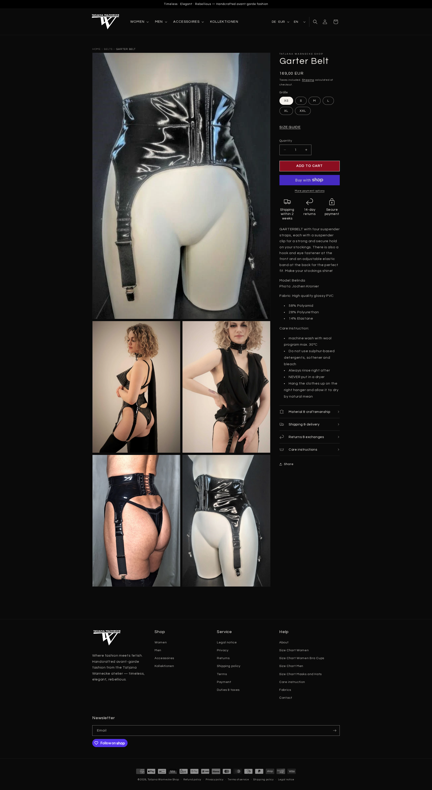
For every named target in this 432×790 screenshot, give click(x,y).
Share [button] (288, 463)
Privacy (222, 650)
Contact (285, 697)
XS (286, 100)
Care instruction (292, 682)
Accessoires (164, 658)
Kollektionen (164, 666)
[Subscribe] (335, 730)
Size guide (290, 127)
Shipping (308, 79)
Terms (222, 674)
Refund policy (192, 779)
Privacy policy (214, 779)
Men (158, 650)
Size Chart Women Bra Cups (301, 658)
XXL (303, 110)
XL (286, 110)
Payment (224, 682)
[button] (139, 22)
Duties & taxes (228, 690)
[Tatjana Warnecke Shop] (107, 21)
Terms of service (238, 779)
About (283, 642)
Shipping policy (229, 666)
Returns (223, 658)
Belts (108, 49)
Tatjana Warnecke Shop (163, 779)
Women (161, 642)
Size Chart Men (291, 666)
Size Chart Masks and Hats (300, 674)
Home (96, 49)
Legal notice (227, 642)
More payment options (309, 190)
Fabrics (285, 690)
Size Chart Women (294, 650)
